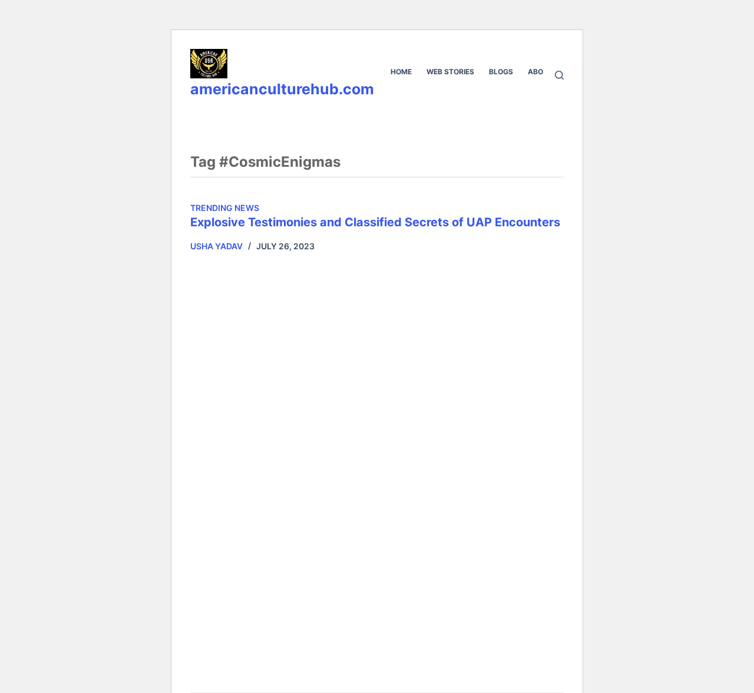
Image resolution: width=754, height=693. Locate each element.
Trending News (224, 208)
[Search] (559, 75)
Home (401, 71)
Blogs (501, 71)
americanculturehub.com (282, 89)
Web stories (450, 71)
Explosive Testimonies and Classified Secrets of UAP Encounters (375, 222)
